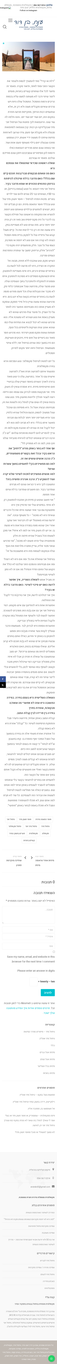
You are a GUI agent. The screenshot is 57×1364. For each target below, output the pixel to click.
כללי (53, 1045)
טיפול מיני (45, 826)
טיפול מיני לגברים (47, 1260)
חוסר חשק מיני (25, 819)
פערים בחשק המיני (17, 833)
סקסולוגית (33, 833)
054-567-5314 (39, 5)
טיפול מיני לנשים (48, 1274)
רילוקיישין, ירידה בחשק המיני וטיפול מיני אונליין (34, 1101)
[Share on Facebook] (3, 679)
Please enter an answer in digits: (36, 971)
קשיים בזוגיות (29, 840)
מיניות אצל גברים (47, 1052)
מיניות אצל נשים (47, 1059)
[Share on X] (3, 685)
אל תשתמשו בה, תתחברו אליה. (41, 1108)
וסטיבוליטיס (50, 1288)
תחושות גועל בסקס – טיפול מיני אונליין (37, 1094)
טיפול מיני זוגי (31, 826)
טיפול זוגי (11, 819)
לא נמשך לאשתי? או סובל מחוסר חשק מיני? (35, 1132)
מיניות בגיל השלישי (46, 1066)
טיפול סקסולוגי (15, 826)
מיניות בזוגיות (49, 1073)
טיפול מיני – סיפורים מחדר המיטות (39, 1031)
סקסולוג (45, 833)
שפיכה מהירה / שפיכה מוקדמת (41, 1267)
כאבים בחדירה (49, 1281)
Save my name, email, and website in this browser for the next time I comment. (31, 959)
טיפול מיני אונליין (47, 1038)
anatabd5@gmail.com (40, 1186)
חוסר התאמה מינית (43, 819)
